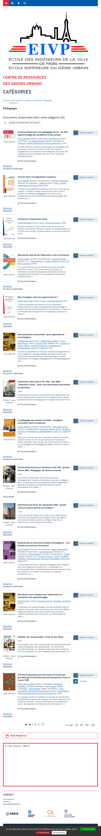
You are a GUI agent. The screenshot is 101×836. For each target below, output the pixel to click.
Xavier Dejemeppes (59, 549)
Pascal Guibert (24, 259)
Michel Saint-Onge (25, 301)
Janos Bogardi (34, 688)
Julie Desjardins (45, 552)
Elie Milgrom (54, 138)
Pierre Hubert (50, 686)
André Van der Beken (26, 684)
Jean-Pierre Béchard (59, 181)
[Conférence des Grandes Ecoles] (31, 814)
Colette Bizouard (24, 223)
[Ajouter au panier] (75, 133)
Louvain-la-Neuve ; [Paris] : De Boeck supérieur (44, 344)
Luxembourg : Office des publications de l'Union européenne (43, 692)
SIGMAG (22, 637)
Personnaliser (59, 833)
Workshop (14, 103)
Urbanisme (23, 381)
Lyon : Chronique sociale (50, 223)
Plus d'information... (28, 161)
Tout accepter (89, 829)
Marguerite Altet (59, 259)
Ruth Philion (23, 343)
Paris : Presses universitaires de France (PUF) (42, 184)
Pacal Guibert (23, 549)
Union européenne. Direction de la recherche (41, 689)
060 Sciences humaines (21, 100)
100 (86, 725)
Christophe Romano (37, 141)
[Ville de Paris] (12, 814)
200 (92, 725)
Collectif (42, 183)
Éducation (37, 100)
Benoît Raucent (24, 138)
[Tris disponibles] (5, 122)
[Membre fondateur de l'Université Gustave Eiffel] (70, 814)
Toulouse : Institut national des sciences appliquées (39, 143)
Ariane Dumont (24, 427)
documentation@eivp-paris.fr (11, 804)
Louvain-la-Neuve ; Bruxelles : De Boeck (54, 601)
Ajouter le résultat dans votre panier (24, 122)
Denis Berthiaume (60, 427)
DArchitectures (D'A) (28, 504)
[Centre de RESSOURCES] (48, 40)
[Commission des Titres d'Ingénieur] (50, 814)
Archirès (6, 100)
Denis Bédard (23, 181)
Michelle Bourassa (25, 341)
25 (77, 725)
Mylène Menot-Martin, (50, 341)
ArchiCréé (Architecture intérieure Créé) (37, 467)
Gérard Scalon (23, 601)
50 (82, 725)
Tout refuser (43, 833)
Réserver (7, 166)
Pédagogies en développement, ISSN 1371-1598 (39, 347)
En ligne (83, 681)
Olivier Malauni (35, 554)
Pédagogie (47, 100)
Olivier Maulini (36, 261)
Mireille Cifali (41, 343)
